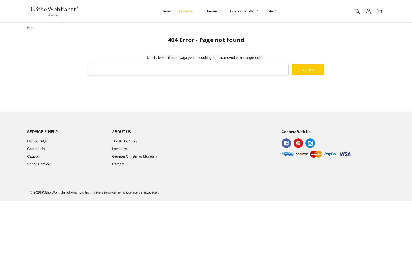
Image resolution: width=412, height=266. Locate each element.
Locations (119, 149)
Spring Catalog (38, 164)
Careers (118, 164)
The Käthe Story (124, 141)
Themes (211, 11)
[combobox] (188, 69)
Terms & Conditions (129, 192)
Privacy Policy (151, 192)
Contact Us (36, 149)
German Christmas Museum (134, 156)
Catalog (33, 156)
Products (186, 11)
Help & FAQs (37, 141)
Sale (270, 11)
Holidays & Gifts (242, 11)
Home (166, 11)
